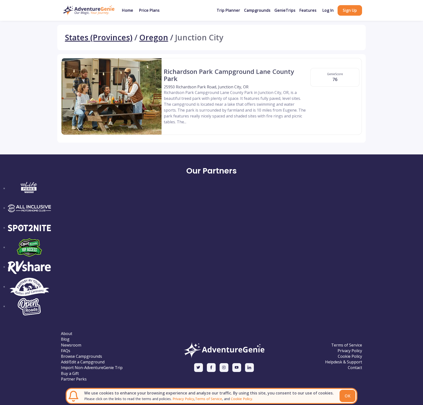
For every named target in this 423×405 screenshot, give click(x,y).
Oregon (153, 37)
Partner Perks (74, 379)
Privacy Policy (183, 398)
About (66, 333)
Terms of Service (208, 398)
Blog (65, 339)
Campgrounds (257, 10)
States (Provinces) (98, 37)
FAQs (65, 350)
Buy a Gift (70, 373)
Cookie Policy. (241, 398)
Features (308, 10)
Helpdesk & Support (343, 362)
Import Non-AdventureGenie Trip (92, 367)
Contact (355, 367)
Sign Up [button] (350, 10)
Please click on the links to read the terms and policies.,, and (168, 398)
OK (347, 396)
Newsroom (71, 345)
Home (127, 10)
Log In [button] (328, 10)
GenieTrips (284, 10)
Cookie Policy (350, 356)
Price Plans (149, 10)
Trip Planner (228, 10)
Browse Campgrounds (81, 356)
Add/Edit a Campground (83, 362)
